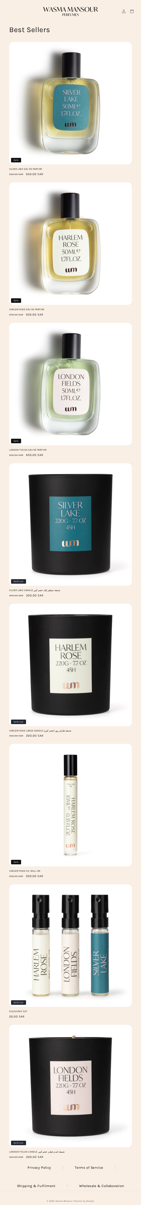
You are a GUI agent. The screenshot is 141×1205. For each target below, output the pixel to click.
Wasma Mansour (64, 1201)
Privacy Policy (39, 1168)
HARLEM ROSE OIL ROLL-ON (24, 871)
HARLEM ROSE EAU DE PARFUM (26, 309)
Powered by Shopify (84, 1201)
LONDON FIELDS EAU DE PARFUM (27, 449)
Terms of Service (89, 1168)
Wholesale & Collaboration (101, 1186)
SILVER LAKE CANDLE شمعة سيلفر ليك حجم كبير (34, 590)
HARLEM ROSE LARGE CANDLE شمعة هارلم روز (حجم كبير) (40, 730)
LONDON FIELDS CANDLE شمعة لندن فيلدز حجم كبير (37, 1151)
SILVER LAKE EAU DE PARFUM (25, 169)
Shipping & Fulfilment (36, 1186)
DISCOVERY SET (18, 1011)
